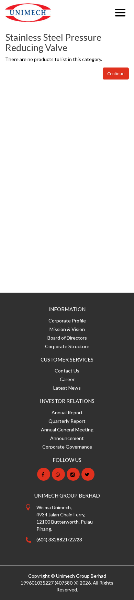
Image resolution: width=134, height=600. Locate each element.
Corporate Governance (67, 447)
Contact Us (67, 371)
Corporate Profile (67, 320)
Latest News (67, 388)
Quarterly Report (67, 421)
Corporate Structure (67, 346)
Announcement (67, 438)
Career (67, 379)
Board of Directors (67, 338)
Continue (115, 73)
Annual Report (67, 412)
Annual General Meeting (67, 429)
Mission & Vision (67, 329)
